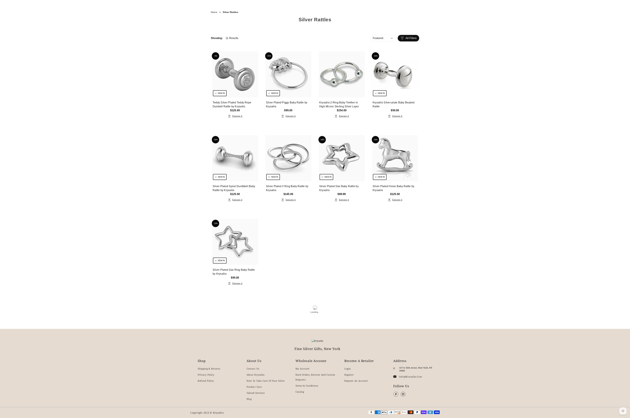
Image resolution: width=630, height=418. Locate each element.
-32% (215, 140)
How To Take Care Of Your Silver (266, 380)
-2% (215, 56)
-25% (269, 56)
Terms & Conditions (306, 385)
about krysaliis (256, 374)
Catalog (299, 391)
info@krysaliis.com (410, 376)
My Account (302, 368)
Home (214, 12)
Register (349, 374)
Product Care (254, 386)
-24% (375, 140)
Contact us (253, 368)
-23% (375, 56)
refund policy (206, 380)
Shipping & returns (209, 368)
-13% (215, 223)
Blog (249, 398)
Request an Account (356, 380)
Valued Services (256, 392)
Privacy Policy (206, 374)
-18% (322, 140)
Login (347, 368)
